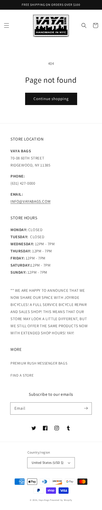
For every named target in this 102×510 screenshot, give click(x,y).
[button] (6, 25)
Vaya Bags (44, 499)
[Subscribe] (86, 408)
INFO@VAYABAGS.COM (30, 201)
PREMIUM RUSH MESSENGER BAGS (38, 363)
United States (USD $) (48, 462)
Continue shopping (51, 98)
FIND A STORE (21, 375)
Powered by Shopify (61, 499)
